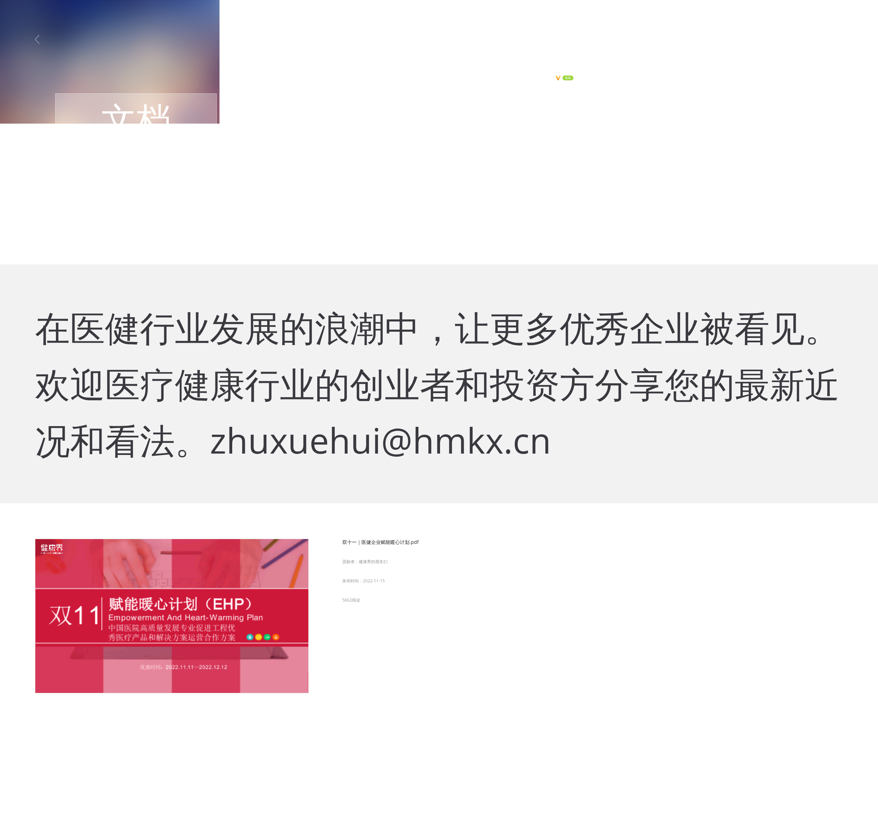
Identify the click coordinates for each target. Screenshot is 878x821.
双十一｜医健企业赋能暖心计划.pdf (380, 542)
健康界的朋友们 (373, 562)
